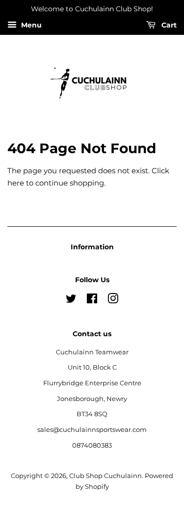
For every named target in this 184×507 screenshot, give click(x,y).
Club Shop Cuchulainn (105, 476)
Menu (30, 25)
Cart (168, 25)
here (15, 182)
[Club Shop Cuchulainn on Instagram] (112, 300)
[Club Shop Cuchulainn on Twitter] (71, 300)
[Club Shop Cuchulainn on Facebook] (92, 300)
